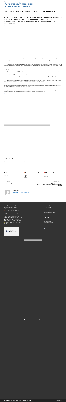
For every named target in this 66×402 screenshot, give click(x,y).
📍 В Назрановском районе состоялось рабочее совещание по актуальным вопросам (52, 174)
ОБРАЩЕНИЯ (7, 13)
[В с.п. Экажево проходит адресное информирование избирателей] (13, 161)
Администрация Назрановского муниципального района (20, 5)
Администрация (19, 11)
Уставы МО (32, 13)
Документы (36, 11)
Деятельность (28, 11)
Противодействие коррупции (48, 11)
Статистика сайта (47, 207)
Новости (12, 11)
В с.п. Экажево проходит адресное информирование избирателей (11, 173)
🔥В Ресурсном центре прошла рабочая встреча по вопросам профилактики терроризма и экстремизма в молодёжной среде (33, 174)
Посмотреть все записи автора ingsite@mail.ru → (21, 192)
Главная (6, 11)
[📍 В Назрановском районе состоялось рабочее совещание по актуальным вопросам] (53, 161)
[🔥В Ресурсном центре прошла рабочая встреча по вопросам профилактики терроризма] (33, 161)
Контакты (14, 13)
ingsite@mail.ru (12, 23)
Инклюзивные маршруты (22, 13)
